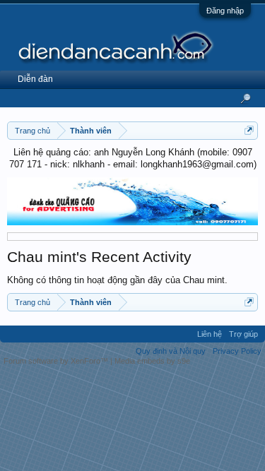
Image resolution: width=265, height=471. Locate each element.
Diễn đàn (35, 79)
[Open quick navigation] (249, 130)
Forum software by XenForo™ (57, 361)
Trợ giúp (243, 334)
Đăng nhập (225, 10)
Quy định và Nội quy (171, 351)
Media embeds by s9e (152, 361)
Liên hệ (209, 334)
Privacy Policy (237, 351)
